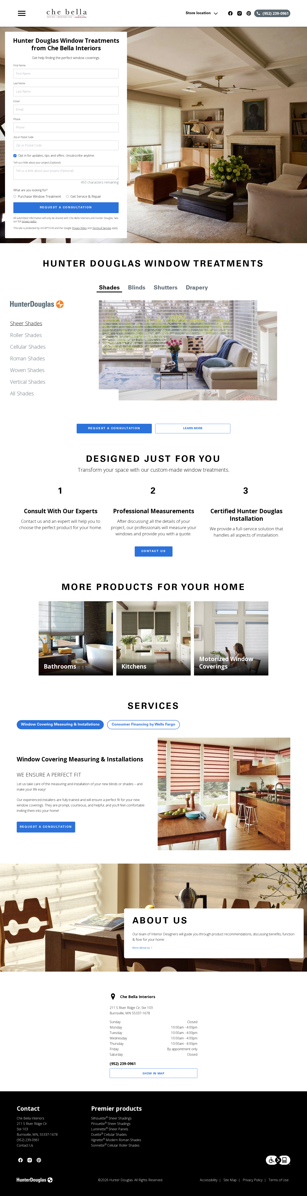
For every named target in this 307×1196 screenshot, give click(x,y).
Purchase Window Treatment (39, 196)
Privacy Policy (79, 228)
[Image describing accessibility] (278, 1160)
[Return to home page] (98, 13)
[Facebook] (230, 13)
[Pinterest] (248, 13)
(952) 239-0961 (123, 1063)
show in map (153, 1073)
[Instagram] (239, 13)
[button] (22, 13)
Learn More (193, 428)
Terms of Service (101, 228)
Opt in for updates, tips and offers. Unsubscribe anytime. (56, 155)
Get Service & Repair (85, 196)
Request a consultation (46, 827)
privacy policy (29, 221)
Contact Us (153, 551)
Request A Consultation (114, 428)
